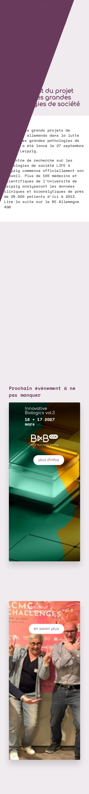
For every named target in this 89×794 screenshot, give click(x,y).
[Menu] (5, 5)
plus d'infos (48, 460)
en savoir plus (46, 629)
